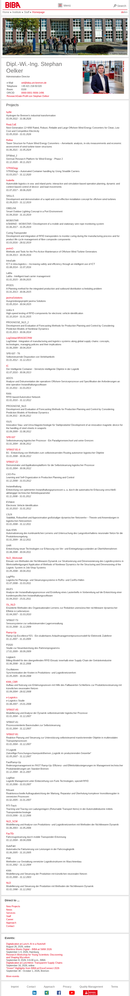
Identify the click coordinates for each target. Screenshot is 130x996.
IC (7, 365)
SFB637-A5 (12, 709)
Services (10, 912)
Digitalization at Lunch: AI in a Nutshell (25, 943)
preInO (9, 248)
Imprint (15, 986)
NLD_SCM (12, 821)
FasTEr (10, 833)
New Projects (13, 906)
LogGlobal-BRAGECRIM (19, 338)
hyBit (8, 112)
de (122, 12)
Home (6, 12)
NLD (8, 882)
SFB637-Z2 (12, 461)
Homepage (38, 12)
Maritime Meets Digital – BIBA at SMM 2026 (29, 949)
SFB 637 (10, 437)
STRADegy (12, 168)
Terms (114, 986)
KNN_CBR (12, 681)
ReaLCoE (11, 124)
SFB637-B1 (12, 734)
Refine (9, 140)
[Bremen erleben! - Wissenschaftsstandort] (90, 993)
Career (9, 919)
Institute (16, 12)
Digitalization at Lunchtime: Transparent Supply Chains (34, 962)
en (126, 12)
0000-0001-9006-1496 (32, 92)
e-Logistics (11, 697)
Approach (11, 922)
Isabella (10, 180)
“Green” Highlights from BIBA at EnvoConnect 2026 (32, 968)
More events (12, 976)
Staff (26, 12)
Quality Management (91, 986)
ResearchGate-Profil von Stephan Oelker (28, 96)
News (9, 909)
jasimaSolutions (14, 297)
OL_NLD (10, 604)
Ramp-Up (11, 632)
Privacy (67, 986)
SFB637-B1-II (13, 449)
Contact (10, 926)
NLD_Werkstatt (14, 558)
